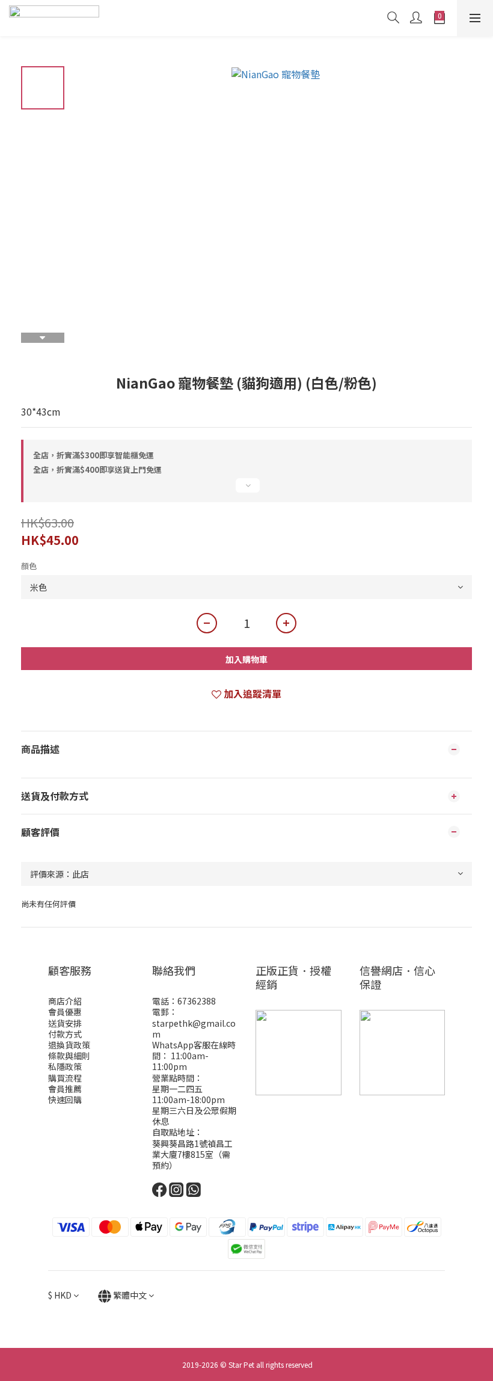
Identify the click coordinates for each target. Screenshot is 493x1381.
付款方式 (65, 1034)
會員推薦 (65, 1089)
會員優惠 (65, 1012)
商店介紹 (65, 1001)
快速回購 (65, 1099)
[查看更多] (246, 490)
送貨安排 (65, 1023)
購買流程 (65, 1078)
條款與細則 (69, 1056)
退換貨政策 (69, 1045)
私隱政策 (65, 1066)
